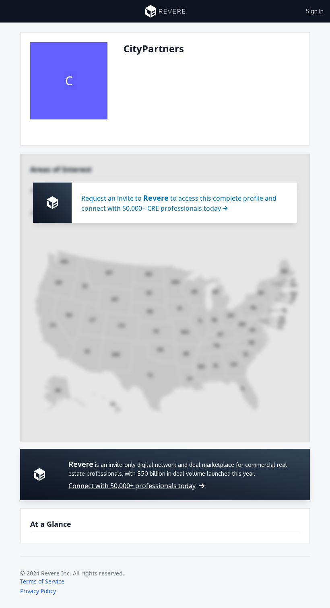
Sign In (315, 11)
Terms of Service (42, 581)
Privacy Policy (38, 591)
